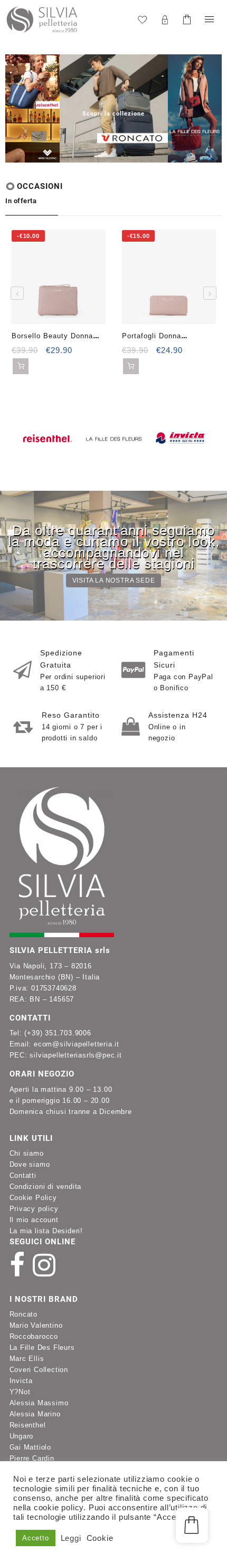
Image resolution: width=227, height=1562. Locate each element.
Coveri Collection (39, 1370)
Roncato (24, 1314)
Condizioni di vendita (46, 1186)
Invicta (21, 1381)
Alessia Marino (35, 1414)
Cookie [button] (100, 1538)
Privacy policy (34, 1209)
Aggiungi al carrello (21, 366)
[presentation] (67, 110)
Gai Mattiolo (31, 1447)
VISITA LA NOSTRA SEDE (113, 580)
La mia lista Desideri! (46, 1231)
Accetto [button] (35, 1538)
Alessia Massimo (39, 1403)
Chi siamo (27, 1153)
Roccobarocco (34, 1336)
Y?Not (20, 1392)
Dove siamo (30, 1164)
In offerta (20, 201)
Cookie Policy (33, 1198)
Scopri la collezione (113, 113)
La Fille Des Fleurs (42, 1347)
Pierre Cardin (32, 1458)
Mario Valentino (36, 1325)
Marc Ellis (27, 1359)
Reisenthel (28, 1425)
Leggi (71, 1538)
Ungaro (22, 1436)
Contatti (23, 1175)
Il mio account (34, 1220)
